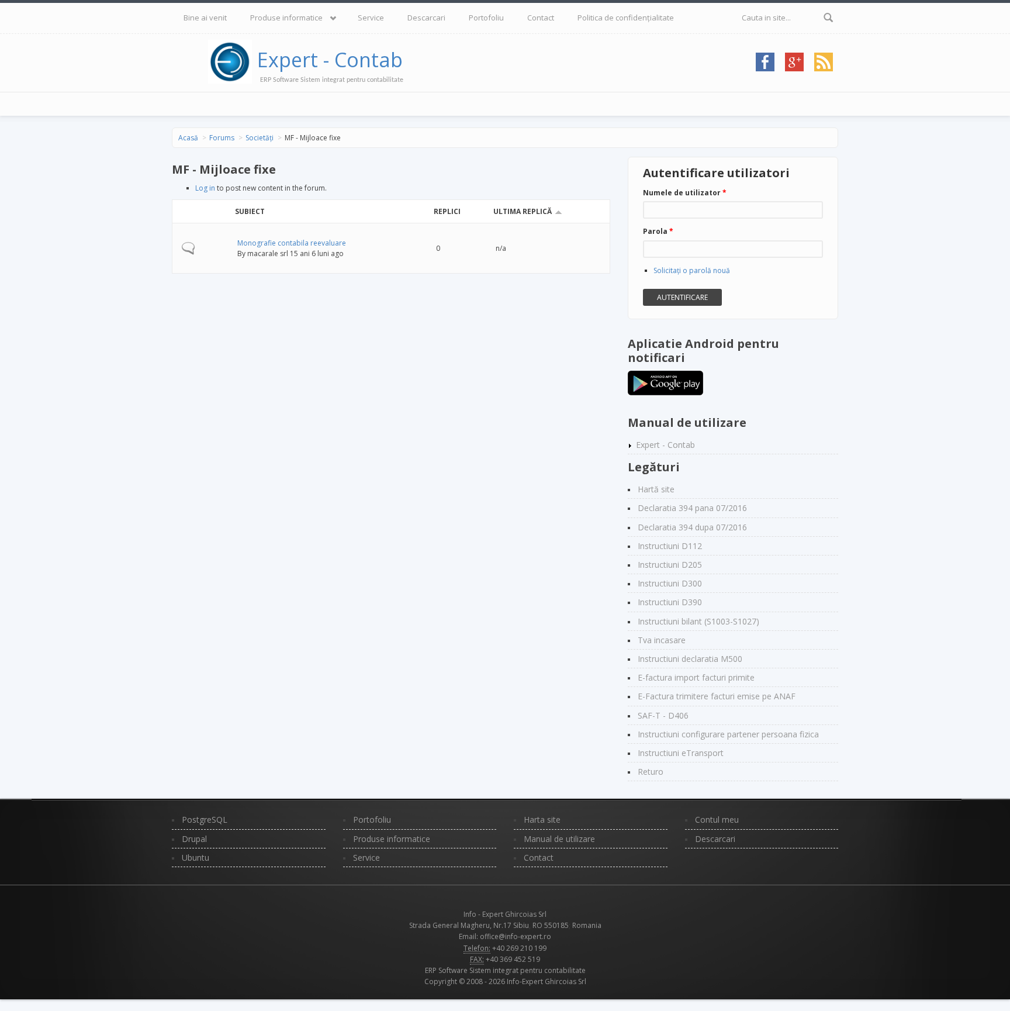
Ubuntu (195, 857)
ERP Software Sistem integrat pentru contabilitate (505, 970)
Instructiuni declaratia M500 (690, 658)
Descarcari (426, 17)
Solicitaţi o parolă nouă (691, 270)
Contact (540, 17)
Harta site (542, 819)
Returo (650, 771)
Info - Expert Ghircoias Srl (505, 914)
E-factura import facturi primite (696, 677)
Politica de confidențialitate (625, 17)
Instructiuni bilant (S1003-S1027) (698, 621)
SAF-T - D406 (663, 715)
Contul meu (717, 819)
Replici (447, 211)
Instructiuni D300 (670, 583)
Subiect (250, 211)
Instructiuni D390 (670, 602)
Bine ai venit (205, 17)
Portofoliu (486, 17)
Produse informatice (286, 17)
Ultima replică (522, 211)
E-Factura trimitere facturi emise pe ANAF (716, 696)
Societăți (259, 138)
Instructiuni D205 (670, 564)
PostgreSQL (204, 819)
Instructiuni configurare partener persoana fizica (728, 734)
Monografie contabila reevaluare (291, 243)
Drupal (194, 838)
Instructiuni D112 (670, 545)
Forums (221, 138)
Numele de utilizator (685, 193)
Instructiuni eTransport (681, 752)
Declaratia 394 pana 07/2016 (692, 507)
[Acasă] (232, 59)
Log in (205, 188)
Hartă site (656, 489)
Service (371, 17)
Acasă (188, 138)
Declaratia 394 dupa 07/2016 (692, 527)
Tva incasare (662, 640)
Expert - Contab (330, 59)
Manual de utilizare (559, 838)
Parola (658, 231)
